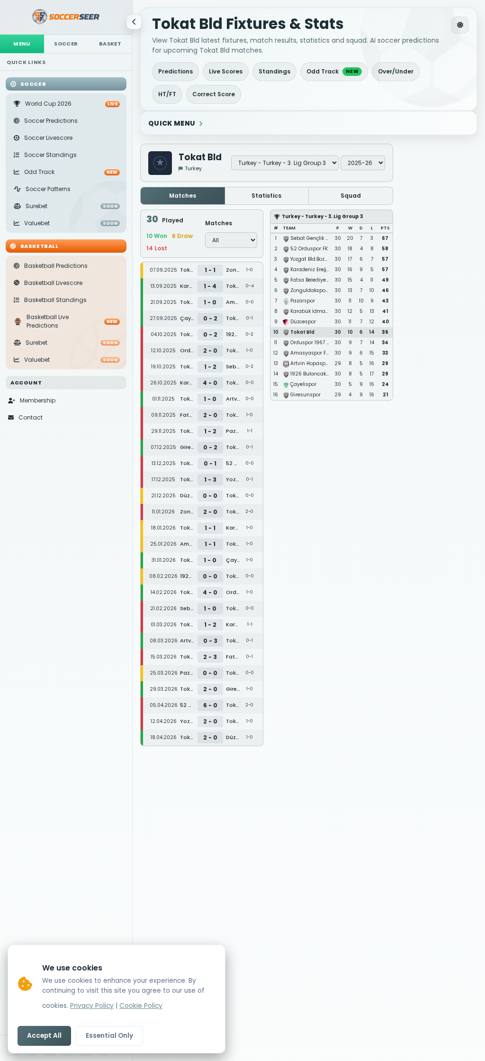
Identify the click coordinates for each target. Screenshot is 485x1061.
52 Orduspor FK (309, 248)
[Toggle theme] (459, 25)
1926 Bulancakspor (313, 373)
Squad (351, 196)
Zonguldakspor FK (312, 290)
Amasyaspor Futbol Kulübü (324, 353)
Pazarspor (302, 300)
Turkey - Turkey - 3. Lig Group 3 (322, 216)
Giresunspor (305, 394)
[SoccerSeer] (66, 17)
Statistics (266, 196)
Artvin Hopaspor (310, 363)
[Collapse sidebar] (134, 21)
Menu (22, 43)
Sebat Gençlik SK (311, 238)
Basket (110, 43)
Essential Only (109, 1035)
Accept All (44, 1035)
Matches (182, 196)
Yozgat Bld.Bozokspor (315, 259)
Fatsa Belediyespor (313, 280)
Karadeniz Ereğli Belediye (320, 269)
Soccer (66, 43)
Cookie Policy (140, 1005)
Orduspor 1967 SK (311, 342)
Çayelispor (303, 384)
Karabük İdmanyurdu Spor (323, 311)
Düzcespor (303, 321)
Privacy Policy (92, 1005)
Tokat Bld (302, 332)
